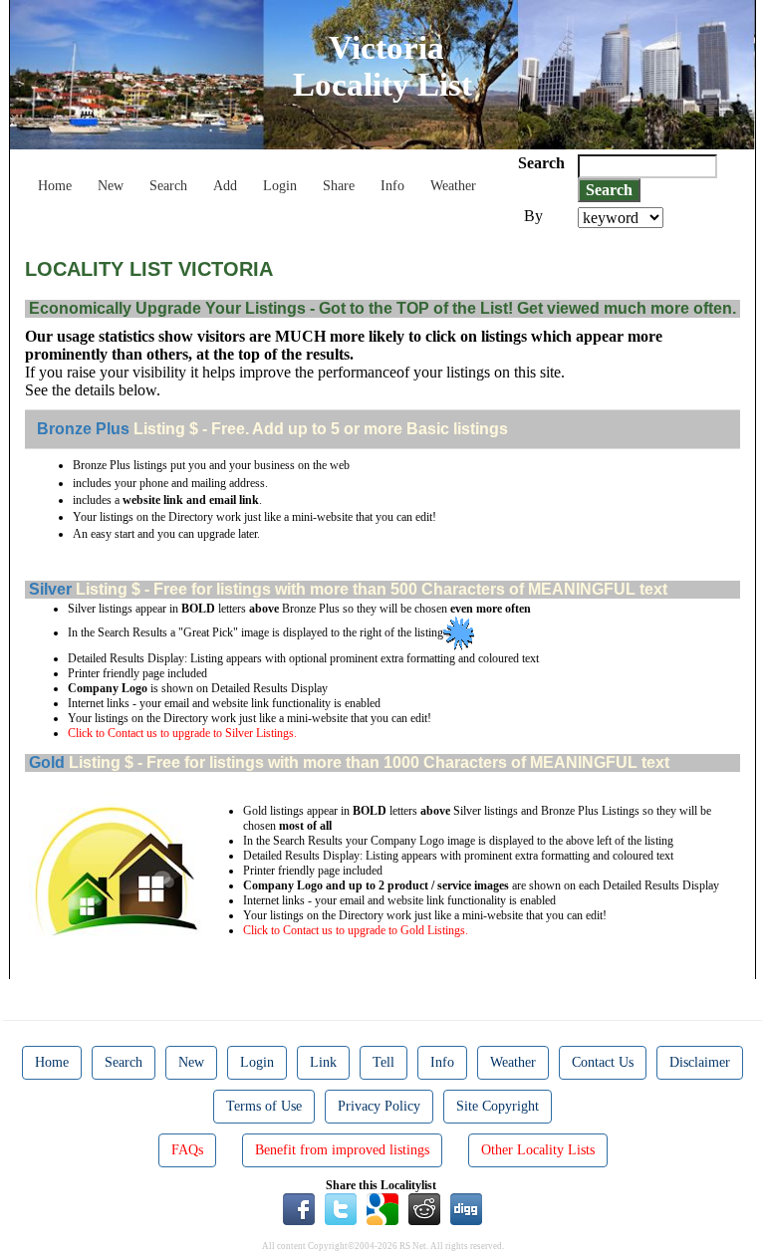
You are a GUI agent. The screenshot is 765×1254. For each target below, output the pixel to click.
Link (323, 1062)
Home (55, 185)
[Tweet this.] (341, 1208)
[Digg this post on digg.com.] (466, 1208)
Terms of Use (264, 1106)
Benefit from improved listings (342, 1149)
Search (168, 185)
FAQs (187, 1149)
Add (225, 185)
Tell (383, 1062)
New (111, 185)
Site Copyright (497, 1106)
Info (392, 185)
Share (339, 185)
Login (280, 185)
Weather (453, 185)
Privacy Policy (379, 1106)
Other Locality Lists (538, 1149)
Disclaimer (699, 1062)
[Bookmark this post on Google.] (382, 1208)
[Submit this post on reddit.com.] (424, 1208)
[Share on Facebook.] (299, 1208)
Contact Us (603, 1062)
